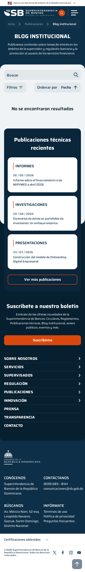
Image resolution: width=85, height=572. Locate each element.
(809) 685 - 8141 (56, 483)
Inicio (11, 24)
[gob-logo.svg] (22, 457)
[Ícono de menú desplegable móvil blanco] (74, 13)
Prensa (11, 409)
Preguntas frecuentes (59, 521)
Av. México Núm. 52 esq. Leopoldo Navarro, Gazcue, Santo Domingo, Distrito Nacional (21, 518)
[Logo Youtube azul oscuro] (79, 552)
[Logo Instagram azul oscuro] (71, 552)
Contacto (13, 425)
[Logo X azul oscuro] (54, 552)
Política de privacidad (59, 516)
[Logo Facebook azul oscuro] (63, 552)
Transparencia (19, 417)
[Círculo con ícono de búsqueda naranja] (61, 13)
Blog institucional (64, 24)
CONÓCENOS (15, 478)
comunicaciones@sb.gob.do (63, 488)
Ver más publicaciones (42, 279)
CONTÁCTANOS (56, 478)
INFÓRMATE (54, 505)
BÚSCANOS (13, 505)
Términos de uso (55, 511)
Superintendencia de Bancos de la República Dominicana (26, 551)
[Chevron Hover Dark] (74, 3)
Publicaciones (34, 24)
